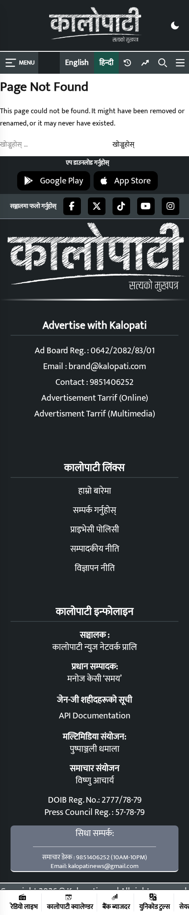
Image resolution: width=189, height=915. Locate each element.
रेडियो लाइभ (24, 906)
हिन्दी (106, 62)
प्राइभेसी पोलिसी (94, 529)
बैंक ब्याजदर (116, 906)
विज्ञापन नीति (95, 568)
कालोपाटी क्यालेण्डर (70, 906)
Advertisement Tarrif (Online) (94, 398)
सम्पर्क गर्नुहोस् (94, 510)
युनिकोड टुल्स (154, 906)
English (77, 62)
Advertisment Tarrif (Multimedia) (94, 413)
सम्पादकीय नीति (94, 549)
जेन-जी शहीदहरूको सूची (94, 700)
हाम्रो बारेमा (94, 491)
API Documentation (95, 715)
